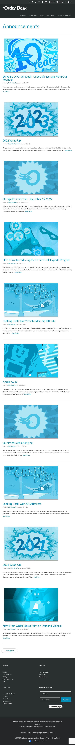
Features (23, 15)
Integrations (33, 15)
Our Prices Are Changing (17, 442)
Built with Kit (55, 706)
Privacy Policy (56, 738)
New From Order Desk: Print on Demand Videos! (32, 625)
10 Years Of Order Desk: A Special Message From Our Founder (35, 78)
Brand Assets (7, 701)
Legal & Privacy (7, 703)
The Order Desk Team (14, 144)
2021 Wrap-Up (12, 564)
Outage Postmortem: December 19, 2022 (27, 199)
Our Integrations (8, 679)
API (47, 15)
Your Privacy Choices (38, 741)
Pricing (41, 15)
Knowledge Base (44, 672)
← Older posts (9, 650)
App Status (42, 674)
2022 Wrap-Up (12, 140)
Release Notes (43, 677)
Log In (5, 672)
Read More (6, 92)
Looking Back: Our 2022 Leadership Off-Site (29, 321)
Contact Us (6, 699)
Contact (59, 15)
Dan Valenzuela (12, 385)
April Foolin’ (10, 381)
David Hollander (12, 83)
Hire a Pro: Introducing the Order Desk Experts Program (36, 260)
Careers (5, 696)
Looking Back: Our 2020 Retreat (22, 503)
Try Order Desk (7, 674)
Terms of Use (44, 738)
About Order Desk (8, 694)
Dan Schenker (12, 263)
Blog (52, 15)
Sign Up (68, 15)
